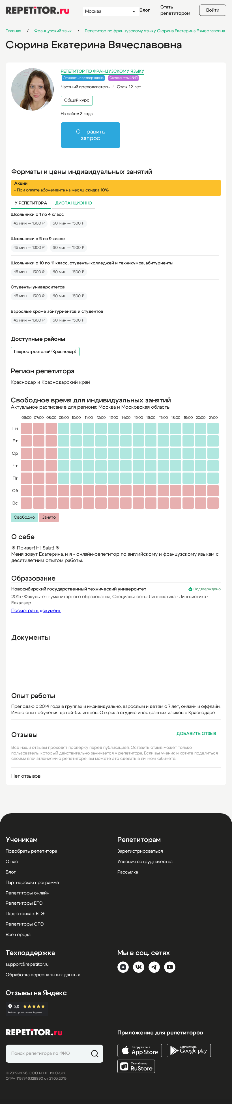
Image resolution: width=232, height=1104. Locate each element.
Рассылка (127, 872)
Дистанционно (73, 203)
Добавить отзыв (196, 734)
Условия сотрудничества (145, 861)
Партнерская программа (32, 882)
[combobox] (106, 11)
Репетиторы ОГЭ (25, 924)
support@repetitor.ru (27, 964)
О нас (12, 861)
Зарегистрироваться (140, 851)
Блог (144, 10)
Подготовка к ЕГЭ (25, 913)
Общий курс (76, 100)
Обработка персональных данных (43, 975)
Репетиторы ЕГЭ (24, 903)
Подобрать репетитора (31, 851)
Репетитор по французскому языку (102, 71)
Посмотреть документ (36, 610)
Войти (212, 10)
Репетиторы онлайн (27, 893)
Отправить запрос (90, 135)
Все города (18, 934)
